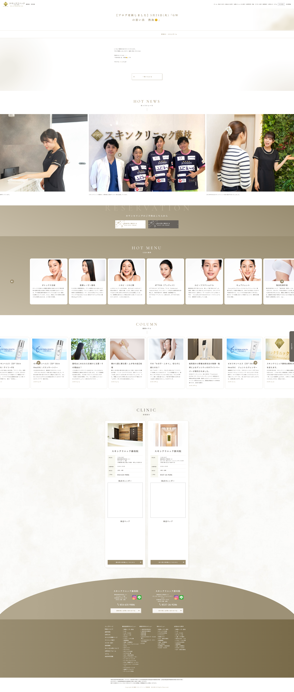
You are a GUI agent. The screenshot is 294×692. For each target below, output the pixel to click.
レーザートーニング (129, 658)
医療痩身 (126, 640)
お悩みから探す (229, 4)
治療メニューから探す (240, 4)
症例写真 (248, 4)
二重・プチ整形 (180, 636)
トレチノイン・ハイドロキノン (131, 664)
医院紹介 (265, 4)
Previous (120, 155)
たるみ (126, 636)
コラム (275, 4)
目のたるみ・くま (181, 638)
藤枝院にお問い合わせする (126, 611)
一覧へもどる (147, 77)
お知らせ (270, 4)
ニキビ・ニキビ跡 (129, 638)
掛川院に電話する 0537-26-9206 (163, 224)
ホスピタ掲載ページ (111, 637)
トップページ (109, 626)
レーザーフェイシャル (130, 660)
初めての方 (221, 4)
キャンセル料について (112, 648)
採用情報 (288, 4)
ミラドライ (161, 635)
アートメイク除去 (129, 671)
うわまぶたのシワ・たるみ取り (148, 637)
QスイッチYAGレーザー (130, 657)
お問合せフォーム (110, 651)
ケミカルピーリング (129, 667)
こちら (121, 62)
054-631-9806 (123, 475)
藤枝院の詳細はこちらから (125, 562)
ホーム (215, 4)
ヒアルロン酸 (127, 653)
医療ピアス (161, 636)
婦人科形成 (161, 644)
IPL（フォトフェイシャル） (131, 644)
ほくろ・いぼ (127, 635)
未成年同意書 (109, 656)
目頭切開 (143, 633)
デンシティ (127, 649)
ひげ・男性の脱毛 (129, 655)
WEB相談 (291, 346)
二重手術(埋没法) (146, 629)
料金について (109, 629)
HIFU (125, 646)
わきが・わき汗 (162, 647)
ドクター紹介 (258, 4)
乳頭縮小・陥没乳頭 (164, 646)
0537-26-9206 (166, 475)
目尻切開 (143, 635)
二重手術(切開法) (146, 631)
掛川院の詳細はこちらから (168, 562)
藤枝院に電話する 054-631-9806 (130, 224)
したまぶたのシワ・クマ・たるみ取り (148, 640)
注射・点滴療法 (128, 642)
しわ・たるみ (127, 633)
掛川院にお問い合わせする (168, 611)
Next (174, 155)
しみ (125, 631)
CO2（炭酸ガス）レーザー (131, 662)
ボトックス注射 (128, 651)
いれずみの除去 (162, 633)
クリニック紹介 (110, 640)
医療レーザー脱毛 (129, 629)
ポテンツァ (127, 647)
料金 (253, 4)
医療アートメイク (129, 669)
